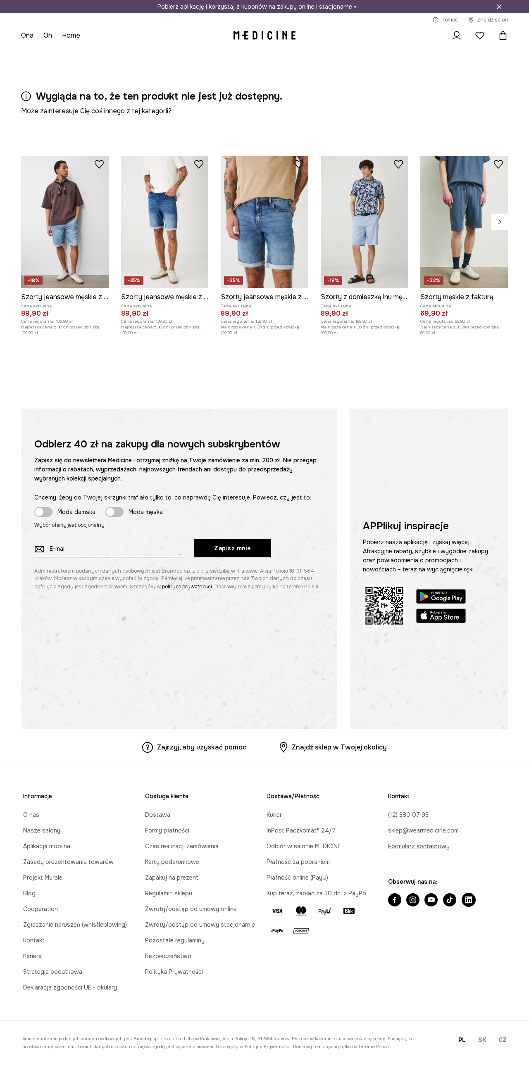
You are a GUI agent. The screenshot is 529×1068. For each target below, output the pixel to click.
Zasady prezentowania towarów (68, 862)
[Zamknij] (499, 6)
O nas (31, 814)
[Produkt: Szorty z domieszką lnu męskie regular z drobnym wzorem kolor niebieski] (364, 222)
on (47, 35)
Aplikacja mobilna (46, 846)
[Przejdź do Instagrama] (412, 901)
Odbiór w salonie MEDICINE (304, 846)
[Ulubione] (480, 35)
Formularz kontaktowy (419, 846)
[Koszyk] (501, 35)
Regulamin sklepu (168, 893)
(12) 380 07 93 (408, 814)
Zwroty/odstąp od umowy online (191, 909)
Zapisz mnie (232, 548)
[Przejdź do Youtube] (431, 901)
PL (462, 1040)
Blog (29, 893)
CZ (502, 1040)
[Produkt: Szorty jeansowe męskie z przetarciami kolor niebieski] (165, 222)
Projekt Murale (42, 877)
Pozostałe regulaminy (175, 940)
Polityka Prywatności (174, 971)
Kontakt (34, 940)
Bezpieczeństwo (168, 956)
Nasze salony (41, 830)
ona (27, 35)
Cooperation (40, 909)
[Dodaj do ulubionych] (99, 164)
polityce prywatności (187, 586)
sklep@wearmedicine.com (423, 830)
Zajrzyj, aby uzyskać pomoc (201, 747)
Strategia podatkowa (52, 971)
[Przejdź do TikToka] (450, 900)
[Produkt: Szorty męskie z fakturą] (464, 222)
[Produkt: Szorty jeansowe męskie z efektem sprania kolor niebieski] (65, 222)
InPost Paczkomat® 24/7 (301, 830)
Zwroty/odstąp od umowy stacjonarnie (200, 924)
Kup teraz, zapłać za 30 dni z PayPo (316, 893)
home (71, 35)
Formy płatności (167, 830)
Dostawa (157, 814)
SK (482, 1040)
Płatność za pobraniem (298, 862)
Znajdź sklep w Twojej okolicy (339, 747)
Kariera (32, 956)
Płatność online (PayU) (297, 877)
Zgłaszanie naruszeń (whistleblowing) (75, 924)
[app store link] (441, 617)
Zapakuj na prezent (171, 877)
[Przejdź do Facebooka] (394, 901)
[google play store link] (441, 597)
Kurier (274, 814)
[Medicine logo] (264, 35)
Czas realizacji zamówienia (182, 846)
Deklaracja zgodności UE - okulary (70, 987)
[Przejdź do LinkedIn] (469, 900)
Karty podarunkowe (172, 862)
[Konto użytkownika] (457, 35)
